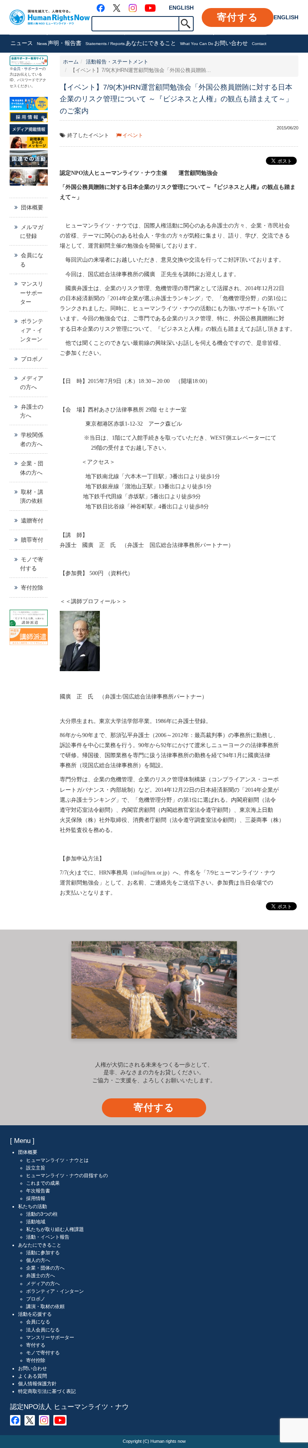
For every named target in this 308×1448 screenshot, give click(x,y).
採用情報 (35, 1198)
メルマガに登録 (31, 231)
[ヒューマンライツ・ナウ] (50, 17)
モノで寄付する (31, 563)
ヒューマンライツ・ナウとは (57, 1160)
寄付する (237, 17)
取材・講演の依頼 (31, 496)
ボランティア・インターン (31, 330)
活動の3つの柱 (42, 1214)
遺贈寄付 (32, 520)
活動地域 (35, 1222)
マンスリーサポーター (31, 293)
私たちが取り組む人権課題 (55, 1229)
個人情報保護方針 (37, 1384)
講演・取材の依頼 (45, 1306)
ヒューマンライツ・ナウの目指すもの (67, 1175)
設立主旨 (35, 1168)
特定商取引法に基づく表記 (47, 1391)
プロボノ (32, 359)
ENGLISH (181, 7)
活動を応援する (35, 1314)
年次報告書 (38, 1191)
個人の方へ (38, 1260)
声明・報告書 (86, 43)
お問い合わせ (240, 43)
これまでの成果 (43, 1183)
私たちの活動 (32, 1206)
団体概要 (32, 207)
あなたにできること (169, 43)
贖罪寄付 (32, 540)
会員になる (31, 259)
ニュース (28, 43)
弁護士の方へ (31, 411)
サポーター (33, 69)
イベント (132, 135)
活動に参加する (43, 1252)
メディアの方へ (31, 382)
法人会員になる (43, 1330)
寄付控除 (32, 587)
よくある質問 (32, 1376)
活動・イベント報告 (47, 1237)
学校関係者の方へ (31, 439)
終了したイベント (88, 135)
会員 (16, 69)
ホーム (71, 62)
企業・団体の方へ (31, 467)
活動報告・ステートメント (117, 62)
